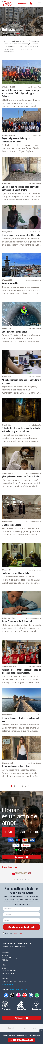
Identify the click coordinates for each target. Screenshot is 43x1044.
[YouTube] (24, 995)
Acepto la (14, 933)
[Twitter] (12, 995)
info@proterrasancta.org (19, 989)
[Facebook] (6, 995)
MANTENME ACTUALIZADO (21, 1040)
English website (7, 984)
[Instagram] (18, 995)
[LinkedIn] (31, 995)
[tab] (14, 879)
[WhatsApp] (37, 995)
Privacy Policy (18, 933)
